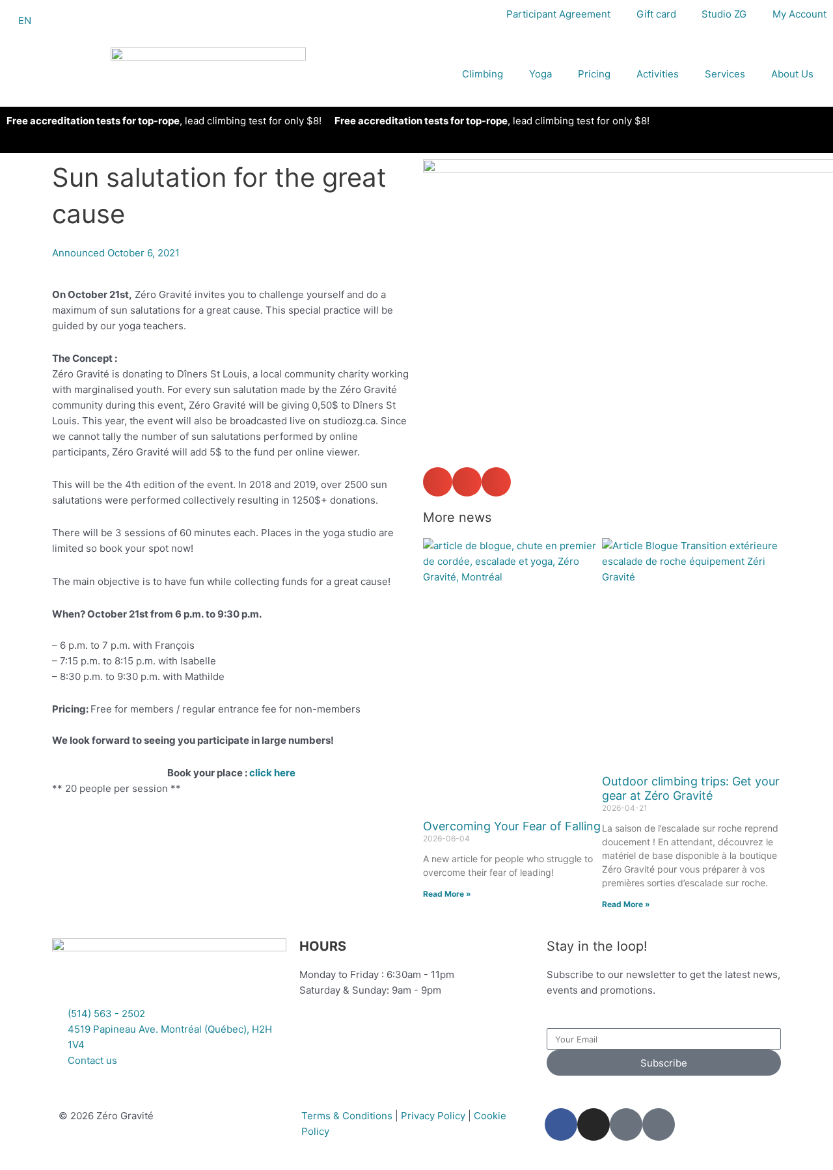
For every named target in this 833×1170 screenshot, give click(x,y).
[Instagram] (593, 1124)
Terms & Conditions (346, 1115)
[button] (437, 482)
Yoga (540, 74)
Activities (657, 74)
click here (272, 773)
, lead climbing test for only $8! (164, 121)
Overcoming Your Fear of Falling (512, 826)
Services (725, 74)
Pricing (594, 74)
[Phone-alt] (626, 1124)
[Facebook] (561, 1124)
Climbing (482, 74)
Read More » (447, 894)
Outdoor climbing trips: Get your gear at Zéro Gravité (691, 788)
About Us (792, 74)
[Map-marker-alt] (658, 1124)
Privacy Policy (433, 1115)
